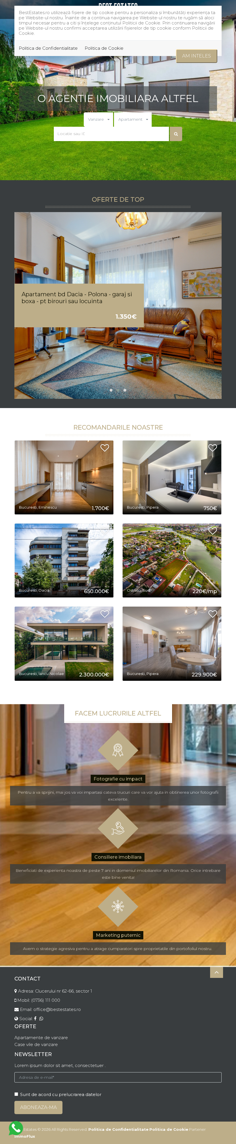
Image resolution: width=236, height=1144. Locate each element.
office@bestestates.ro (57, 1009)
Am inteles (196, 56)
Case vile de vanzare (36, 1044)
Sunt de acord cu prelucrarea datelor (60, 1094)
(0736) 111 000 (45, 1000)
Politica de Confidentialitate (48, 48)
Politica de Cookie (104, 48)
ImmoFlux (24, 1136)
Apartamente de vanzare (41, 1037)
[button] (98, 119)
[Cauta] (176, 134)
